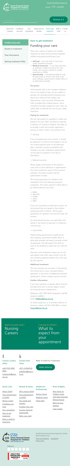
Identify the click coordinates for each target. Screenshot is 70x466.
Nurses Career (7, 401)
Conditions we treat (19, 30)
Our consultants (29, 30)
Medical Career (42, 397)
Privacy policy (40, 441)
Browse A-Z (58, 19)
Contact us (65, 30)
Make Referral (45, 367)
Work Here (40, 401)
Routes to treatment (13, 49)
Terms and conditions (42, 439)
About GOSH (7, 391)
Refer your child (25, 416)
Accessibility (54, 439)
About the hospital (9, 30)
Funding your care (12, 42)
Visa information (12, 55)
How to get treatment (50, 30)
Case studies (57, 409)
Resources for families (39, 30)
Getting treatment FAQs (15, 61)
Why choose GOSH (26, 391)
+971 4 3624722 (25, 368)
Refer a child (58, 30)
